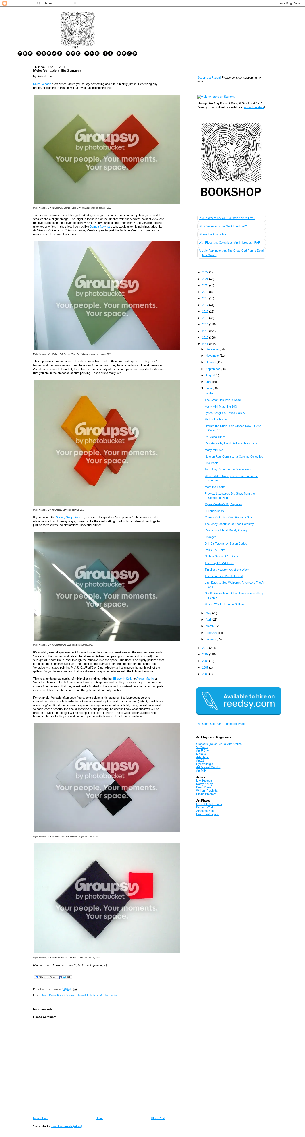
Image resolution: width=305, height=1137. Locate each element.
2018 (205, 298)
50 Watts (202, 747)
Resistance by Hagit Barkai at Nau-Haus (231, 443)
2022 (205, 272)
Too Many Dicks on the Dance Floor (228, 469)
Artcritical (202, 757)
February (212, 632)
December (213, 349)
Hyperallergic (204, 764)
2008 (205, 661)
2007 (205, 667)
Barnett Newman (100, 226)
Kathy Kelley (204, 784)
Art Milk (201, 770)
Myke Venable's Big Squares (57, 70)
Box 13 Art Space (207, 814)
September (213, 369)
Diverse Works (205, 807)
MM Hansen (204, 780)
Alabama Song (205, 810)
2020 (205, 285)
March (210, 626)
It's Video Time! (215, 437)
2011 (205, 344)
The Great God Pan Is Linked (224, 576)
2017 (205, 305)
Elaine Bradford (206, 794)
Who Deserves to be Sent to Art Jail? (223, 226)
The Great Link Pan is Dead (223, 400)
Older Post (158, 1118)
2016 (205, 311)
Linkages (210, 537)
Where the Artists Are (212, 234)
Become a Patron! (209, 77)
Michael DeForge (216, 419)
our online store (254, 107)
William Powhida (206, 790)
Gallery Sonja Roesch (70, 517)
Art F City (202, 750)
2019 (205, 292)
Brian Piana (203, 787)
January (211, 639)
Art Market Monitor (208, 767)
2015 (205, 318)
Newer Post (40, 1118)
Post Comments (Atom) (66, 1126)
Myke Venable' (42, 84)
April (209, 619)
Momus (201, 754)
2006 (205, 674)
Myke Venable (101, 995)
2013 (205, 331)
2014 (205, 324)
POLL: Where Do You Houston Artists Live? (227, 218)
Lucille (209, 393)
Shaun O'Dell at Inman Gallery (224, 604)
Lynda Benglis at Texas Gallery (225, 413)
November (213, 355)
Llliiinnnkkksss (214, 511)
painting (114, 995)
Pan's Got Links (215, 550)
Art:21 (200, 760)
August (211, 375)
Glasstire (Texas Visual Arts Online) (219, 744)
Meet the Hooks (215, 487)
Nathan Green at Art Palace (222, 556)
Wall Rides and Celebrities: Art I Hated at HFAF (229, 242)
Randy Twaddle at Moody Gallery (226, 530)
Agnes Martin (145, 678)
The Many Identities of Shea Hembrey (229, 524)
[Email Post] (74, 989)
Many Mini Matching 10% (221, 406)
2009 (205, 654)
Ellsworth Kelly (122, 678)
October (211, 362)
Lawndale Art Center (209, 804)
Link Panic (211, 463)
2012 (205, 337)
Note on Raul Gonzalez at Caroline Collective (234, 456)
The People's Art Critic (219, 563)
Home (99, 1118)
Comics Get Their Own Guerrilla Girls (229, 517)
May (209, 613)
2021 (205, 279)
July (209, 381)
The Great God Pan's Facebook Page (220, 723)
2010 (205, 648)
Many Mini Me (214, 450)
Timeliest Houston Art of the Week (227, 569)
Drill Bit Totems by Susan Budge (226, 543)
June (209, 388)
